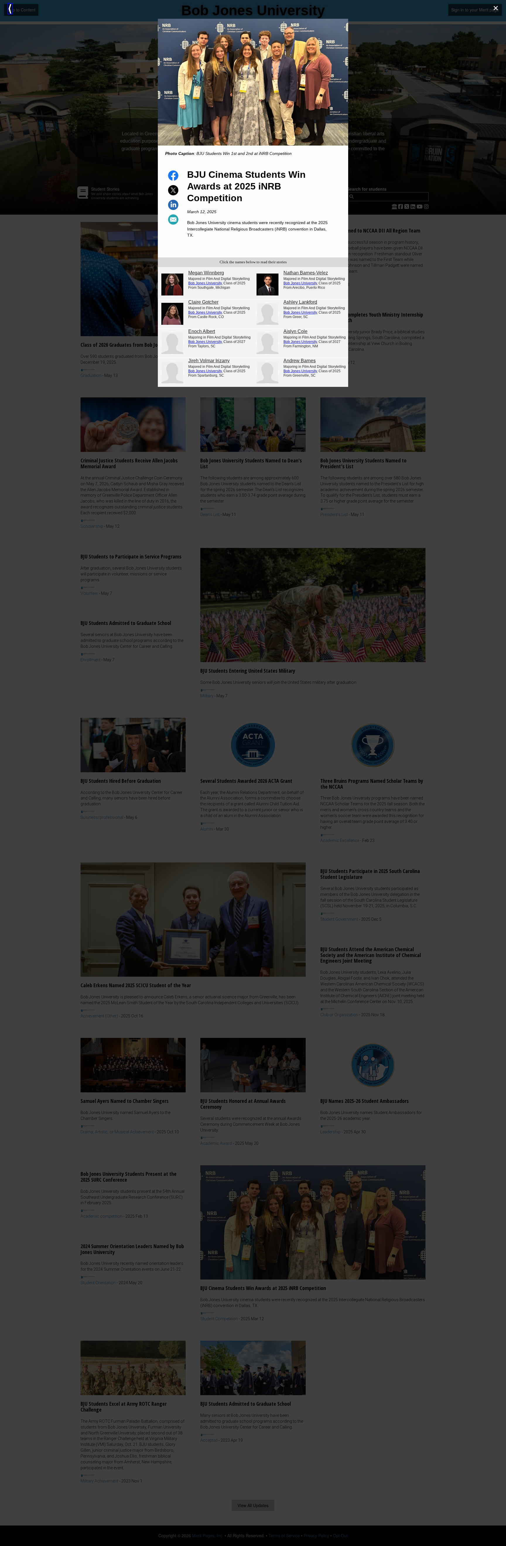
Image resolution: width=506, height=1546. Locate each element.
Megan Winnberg (206, 272)
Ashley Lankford (300, 302)
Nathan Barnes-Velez (305, 272)
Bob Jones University (205, 283)
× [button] (496, 8)
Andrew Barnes (299, 360)
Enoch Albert (201, 331)
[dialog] (253, 773)
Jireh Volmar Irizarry (209, 360)
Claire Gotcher (203, 302)
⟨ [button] (10, 8)
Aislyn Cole (295, 331)
